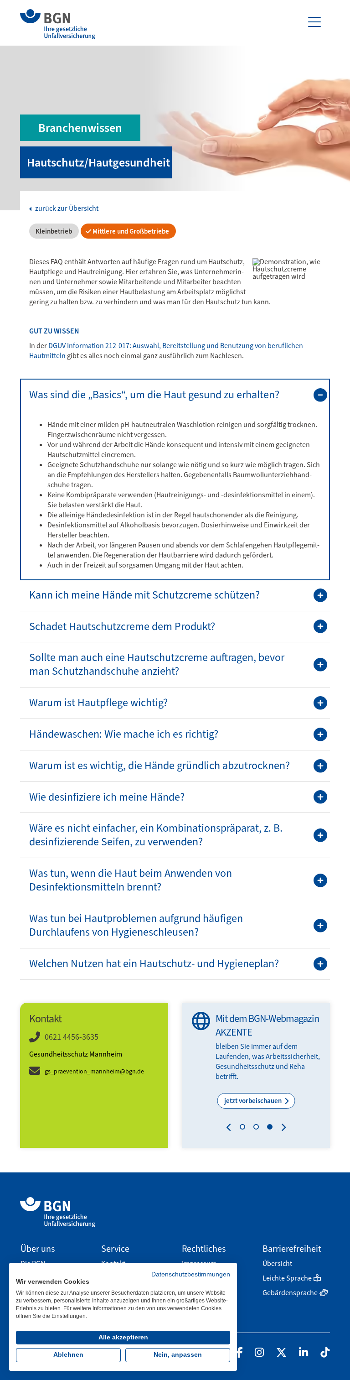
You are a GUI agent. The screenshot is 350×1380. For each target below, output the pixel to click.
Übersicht (277, 1263)
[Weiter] (281, 1128)
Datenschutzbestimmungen (190, 1274)
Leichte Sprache (287, 1278)
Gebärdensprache (290, 1292)
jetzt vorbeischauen (253, 1100)
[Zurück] (231, 1128)
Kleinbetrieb (53, 231)
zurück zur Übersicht (66, 208)
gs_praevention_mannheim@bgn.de (94, 1071)
